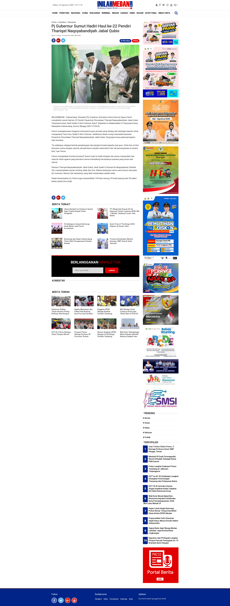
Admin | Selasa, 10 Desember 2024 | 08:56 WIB (66, 35)
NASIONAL (75, 13)
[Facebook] (54, 40)
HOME (55, 13)
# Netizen (147, 432)
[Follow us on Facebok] (54, 600)
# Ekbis (146, 428)
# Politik (146, 437)
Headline (62, 22)
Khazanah (72, 22)
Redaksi (98, 599)
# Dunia (146, 423)
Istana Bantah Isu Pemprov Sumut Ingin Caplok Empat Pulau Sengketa (78, 211)
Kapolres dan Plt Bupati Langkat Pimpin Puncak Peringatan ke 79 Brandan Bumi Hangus (163, 540)
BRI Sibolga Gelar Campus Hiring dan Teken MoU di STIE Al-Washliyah (129, 312)
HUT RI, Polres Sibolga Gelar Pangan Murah (61, 333)
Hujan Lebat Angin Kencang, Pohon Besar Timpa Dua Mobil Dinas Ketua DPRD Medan (162, 510)
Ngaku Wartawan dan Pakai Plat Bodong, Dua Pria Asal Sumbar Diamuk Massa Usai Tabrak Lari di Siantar (83, 313)
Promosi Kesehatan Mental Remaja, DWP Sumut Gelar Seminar (121, 241)
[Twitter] (63, 40)
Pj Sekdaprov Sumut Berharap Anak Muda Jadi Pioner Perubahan (77, 226)
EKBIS (132, 13)
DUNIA (85, 13)
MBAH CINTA (164, 13)
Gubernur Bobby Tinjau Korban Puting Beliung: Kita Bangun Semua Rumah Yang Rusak (60, 313)
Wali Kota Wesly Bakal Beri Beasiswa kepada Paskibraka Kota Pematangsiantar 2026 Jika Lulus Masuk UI (159, 500)
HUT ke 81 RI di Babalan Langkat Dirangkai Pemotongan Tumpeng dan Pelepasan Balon (163, 478)
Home (54, 22)
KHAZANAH (95, 13)
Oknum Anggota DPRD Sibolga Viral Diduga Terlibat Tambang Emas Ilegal (106, 335)
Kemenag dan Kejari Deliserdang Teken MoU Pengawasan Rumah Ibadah (78, 241)
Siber (106, 599)
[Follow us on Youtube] (74, 600)
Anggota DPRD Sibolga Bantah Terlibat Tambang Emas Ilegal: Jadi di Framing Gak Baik (105, 313)
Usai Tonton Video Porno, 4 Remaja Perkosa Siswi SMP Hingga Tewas (161, 449)
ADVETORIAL (151, 13)
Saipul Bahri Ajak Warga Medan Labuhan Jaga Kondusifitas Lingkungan (163, 530)
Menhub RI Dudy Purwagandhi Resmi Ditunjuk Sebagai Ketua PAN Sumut (162, 459)
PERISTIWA (64, 13)
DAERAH (124, 13)
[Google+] (58, 40)
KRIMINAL (106, 13)
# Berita (146, 418)
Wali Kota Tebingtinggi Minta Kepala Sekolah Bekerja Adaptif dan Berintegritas (129, 335)
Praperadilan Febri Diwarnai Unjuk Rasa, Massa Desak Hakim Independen (163, 520)
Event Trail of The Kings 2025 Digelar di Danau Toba (122, 225)
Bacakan (126, 41)
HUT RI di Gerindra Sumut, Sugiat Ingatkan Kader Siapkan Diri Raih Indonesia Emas (162, 488)
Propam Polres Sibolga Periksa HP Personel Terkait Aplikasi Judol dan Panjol (82, 336)
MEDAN (115, 13)
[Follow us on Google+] (67, 600)
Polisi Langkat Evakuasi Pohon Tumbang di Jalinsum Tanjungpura (162, 468)
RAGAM (140, 13)
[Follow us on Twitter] (61, 600)
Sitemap (123, 599)
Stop (136, 41)
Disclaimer (114, 599)
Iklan (131, 599)
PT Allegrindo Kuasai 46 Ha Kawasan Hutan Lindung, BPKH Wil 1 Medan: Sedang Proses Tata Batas (124, 212)
